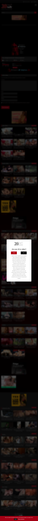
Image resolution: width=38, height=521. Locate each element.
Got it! (15, 519)
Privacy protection (21, 519)
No (23, 252)
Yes (14, 252)
